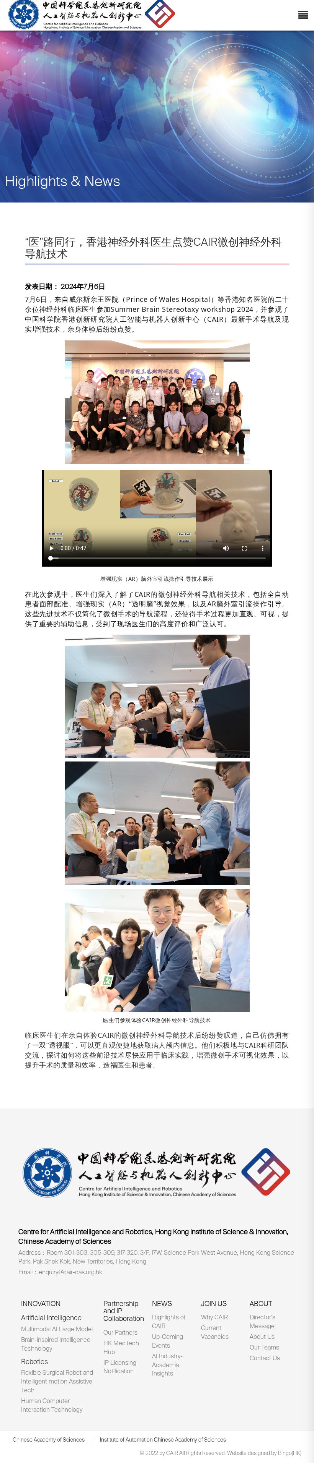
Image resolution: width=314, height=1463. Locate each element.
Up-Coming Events (167, 1341)
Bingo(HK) (289, 1453)
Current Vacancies (215, 1332)
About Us (262, 1337)
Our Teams (264, 1348)
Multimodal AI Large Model (57, 1330)
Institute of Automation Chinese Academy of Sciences (163, 1440)
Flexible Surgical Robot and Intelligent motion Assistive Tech (57, 1382)
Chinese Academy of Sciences (49, 1440)
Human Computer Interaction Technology (51, 1405)
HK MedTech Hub (121, 1348)
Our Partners (120, 1333)
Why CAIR (214, 1318)
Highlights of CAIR (168, 1322)
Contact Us (265, 1359)
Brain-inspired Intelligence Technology (55, 1344)
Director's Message (262, 1322)
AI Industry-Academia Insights (167, 1365)
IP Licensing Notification (119, 1367)
